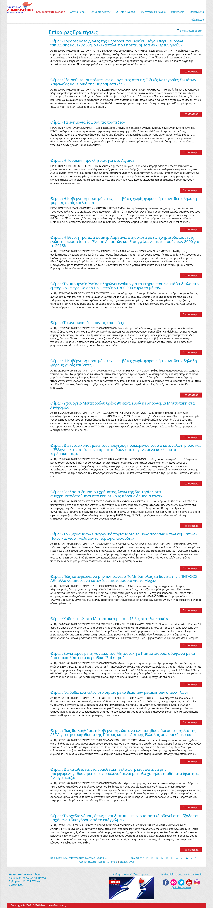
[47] (162, 858)
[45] (152, 858)
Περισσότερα (190, 71)
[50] (177, 858)
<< (140, 858)
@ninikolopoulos (181, 887)
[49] (172, 858)
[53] (192, 858)
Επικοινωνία (127, 861)
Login (101, 861)
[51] (182, 858)
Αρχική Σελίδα (87, 861)
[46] (157, 858)
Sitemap (112, 861)
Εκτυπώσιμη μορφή (190, 30)
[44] (147, 858)
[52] (187, 858)
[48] (167, 858)
